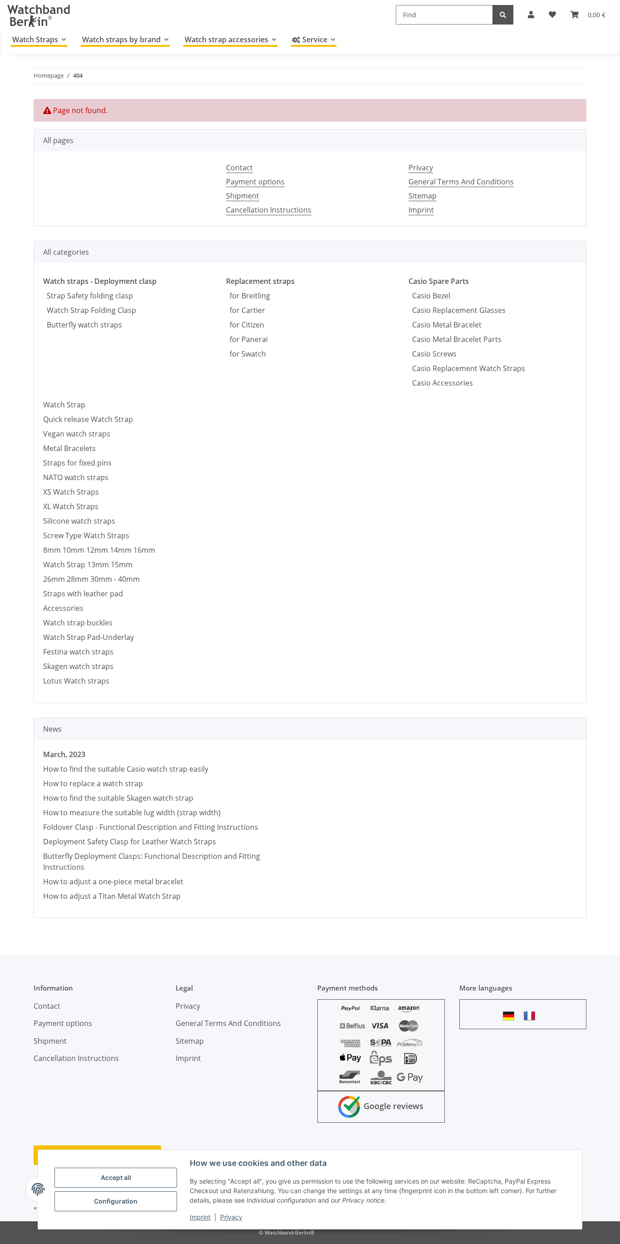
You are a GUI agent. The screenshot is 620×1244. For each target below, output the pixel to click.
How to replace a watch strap (93, 783)
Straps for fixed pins (77, 463)
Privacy (231, 1217)
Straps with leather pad (83, 594)
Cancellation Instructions (268, 210)
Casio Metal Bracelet (445, 325)
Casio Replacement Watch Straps (466, 368)
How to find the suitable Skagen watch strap (118, 798)
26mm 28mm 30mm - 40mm (91, 579)
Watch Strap (64, 405)
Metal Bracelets (69, 448)
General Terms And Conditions (461, 182)
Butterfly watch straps (82, 325)
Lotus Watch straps (76, 681)
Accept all (116, 1177)
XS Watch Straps (71, 492)
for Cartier (245, 310)
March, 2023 (64, 754)
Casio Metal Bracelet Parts (455, 339)
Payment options (255, 182)
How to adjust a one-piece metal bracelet (113, 882)
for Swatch (246, 354)
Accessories (63, 608)
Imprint (200, 1217)
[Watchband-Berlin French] (532, 1015)
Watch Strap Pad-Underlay (88, 637)
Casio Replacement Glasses (457, 310)
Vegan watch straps (76, 434)
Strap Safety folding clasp (88, 296)
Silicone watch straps (79, 521)
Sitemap (422, 196)
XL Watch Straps (70, 506)
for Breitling (248, 296)
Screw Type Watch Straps (86, 535)
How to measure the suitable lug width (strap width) (132, 813)
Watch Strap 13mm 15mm (88, 565)
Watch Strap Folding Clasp (89, 310)
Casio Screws (432, 354)
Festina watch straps (78, 652)
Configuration (116, 1201)
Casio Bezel (429, 296)
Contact (239, 168)
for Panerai (247, 339)
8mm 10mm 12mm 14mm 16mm (99, 550)
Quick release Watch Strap (88, 419)
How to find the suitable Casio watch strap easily (125, 769)
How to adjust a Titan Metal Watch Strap (112, 896)
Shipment (242, 196)
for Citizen (245, 325)
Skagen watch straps (78, 666)
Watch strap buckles (78, 623)
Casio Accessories (440, 383)
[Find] (502, 15)
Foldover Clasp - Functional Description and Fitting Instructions (150, 827)
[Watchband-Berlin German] (511, 1015)
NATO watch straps (75, 477)
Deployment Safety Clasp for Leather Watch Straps (129, 842)
